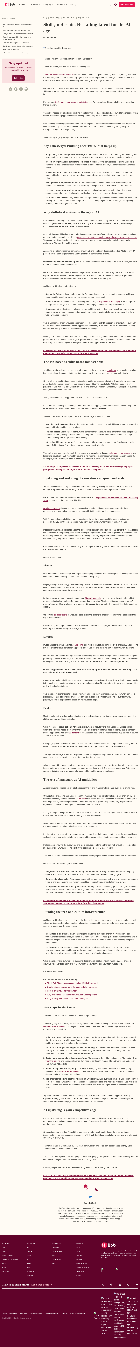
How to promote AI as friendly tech (62, 991)
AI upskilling (78, 645)
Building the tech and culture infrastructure (18, 46)
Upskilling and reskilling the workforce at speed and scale (17, 38)
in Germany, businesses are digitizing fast (73, 102)
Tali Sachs (51, 37)
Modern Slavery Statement (77, 1313)
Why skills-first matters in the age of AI (16, 30)
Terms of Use (13, 1313)
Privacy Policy (23, 1313)
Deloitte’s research (51, 508)
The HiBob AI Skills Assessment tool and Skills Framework (72, 983)
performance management (120, 453)
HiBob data (81, 799)
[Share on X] (10, 89)
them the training (53, 1061)
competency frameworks (70, 1071)
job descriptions (60, 615)
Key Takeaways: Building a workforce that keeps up (17, 26)
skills (93, 598)
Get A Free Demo (126, 4)
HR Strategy (55, 17)
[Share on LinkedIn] (21, 89)
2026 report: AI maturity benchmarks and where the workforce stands (107, 237)
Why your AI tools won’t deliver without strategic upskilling (72, 995)
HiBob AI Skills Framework (54, 1026)
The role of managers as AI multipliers (16, 43)
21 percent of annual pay (109, 302)
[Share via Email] (26, 89)
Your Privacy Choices (36, 1313)
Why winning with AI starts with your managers (67, 999)
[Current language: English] (115, 4)
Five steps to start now (11, 49)
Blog (45, 17)
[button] (23, 4)
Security (4, 1313)
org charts (111, 370)
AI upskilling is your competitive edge (16, 53)
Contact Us (64, 1313)
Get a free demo (40, 1284)
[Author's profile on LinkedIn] (90, 1197)
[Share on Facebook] (16, 89)
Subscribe (18, 78)
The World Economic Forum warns (58, 74)
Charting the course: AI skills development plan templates (72, 987)
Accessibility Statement (51, 1313)
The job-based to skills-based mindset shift (18, 34)
